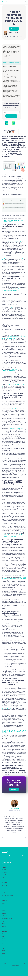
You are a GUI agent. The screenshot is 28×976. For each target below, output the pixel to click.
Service (3, 903)
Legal (24, 963)
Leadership (4, 874)
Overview (4, 913)
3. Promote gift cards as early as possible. (11, 73)
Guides (3, 953)
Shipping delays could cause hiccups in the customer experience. (11, 63)
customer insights (6, 708)
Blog (3, 933)
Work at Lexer (6, 862)
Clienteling (4, 900)
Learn (3, 943)
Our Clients (4, 882)
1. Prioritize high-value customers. (9, 66)
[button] (26, 2)
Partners (4, 880)
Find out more (14, 28)
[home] (5, 2)
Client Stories (3, 937)
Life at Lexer (4, 872)
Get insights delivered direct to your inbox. (11, 108)
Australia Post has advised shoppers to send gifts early (12, 289)
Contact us (4, 885)
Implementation (5, 916)
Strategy (4, 923)
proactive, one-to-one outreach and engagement (12, 370)
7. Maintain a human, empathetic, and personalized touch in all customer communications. (10, 91)
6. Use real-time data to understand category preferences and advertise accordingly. (10, 86)
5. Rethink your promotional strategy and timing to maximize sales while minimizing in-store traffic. (11, 81)
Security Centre (15, 965)
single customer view (15, 408)
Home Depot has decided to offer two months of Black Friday (14, 578)
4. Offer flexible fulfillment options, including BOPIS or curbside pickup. (10, 77)
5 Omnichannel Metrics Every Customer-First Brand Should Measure (13, 535)
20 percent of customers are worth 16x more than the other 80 (14, 337)
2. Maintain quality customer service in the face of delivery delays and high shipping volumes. (11, 70)
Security (4, 905)
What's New (4, 941)
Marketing (4, 898)
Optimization (5, 926)
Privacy (19, 963)
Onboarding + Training (7, 918)
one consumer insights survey (13, 241)
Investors (4, 877)
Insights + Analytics (6, 921)
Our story (4, 869)
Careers (3, 887)
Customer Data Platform (7, 895)
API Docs (4, 946)
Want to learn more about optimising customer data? (11, 104)
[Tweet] (14, 123)
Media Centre (3, 949)
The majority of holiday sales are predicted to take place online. (11, 59)
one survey (11, 307)
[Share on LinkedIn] (6, 123)
